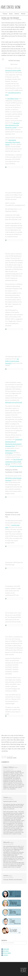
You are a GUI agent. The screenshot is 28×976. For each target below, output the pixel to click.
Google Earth (10, 757)
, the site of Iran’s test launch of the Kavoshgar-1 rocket (12, 125)
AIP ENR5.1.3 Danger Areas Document (12, 361)
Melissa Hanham (6, 19)
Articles (23, 13)
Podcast (5, 13)
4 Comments (18, 19)
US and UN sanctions (16, 466)
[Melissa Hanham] (14, 903)
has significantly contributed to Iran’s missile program (13, 462)
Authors (17, 13)
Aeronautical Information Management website (12, 142)
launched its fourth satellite (13, 70)
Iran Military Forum (12, 98)
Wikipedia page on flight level (13, 402)
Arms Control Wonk (14, 7)
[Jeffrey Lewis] (14, 921)
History (16, 767)
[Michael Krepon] (14, 912)
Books (11, 13)
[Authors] (14, 931)
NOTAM (14, 757)
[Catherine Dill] (14, 894)
